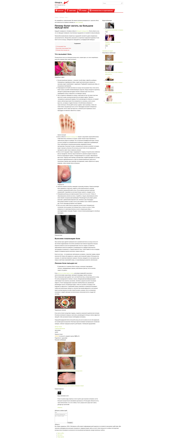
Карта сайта (61, 433)
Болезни (60, 10)
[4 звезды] (57, 336)
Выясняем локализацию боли (63, 48)
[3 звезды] (56, 336)
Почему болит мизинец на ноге (113, 102)
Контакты (60, 435)
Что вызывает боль (61, 46)
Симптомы (72, 10)
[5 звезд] (58, 336)
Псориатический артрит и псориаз (114, 30)
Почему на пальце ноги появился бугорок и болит (71, 385)
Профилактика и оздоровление (102, 10)
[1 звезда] (55, 336)
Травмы (83, 10)
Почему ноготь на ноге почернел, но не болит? (70, 356)
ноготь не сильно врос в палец (66, 273)
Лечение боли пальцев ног (62, 50)
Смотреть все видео (107, 50)
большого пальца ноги (82, 31)
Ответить (60, 407)
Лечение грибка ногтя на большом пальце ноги (70, 370)
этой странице (79, 22)
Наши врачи (61, 436)
